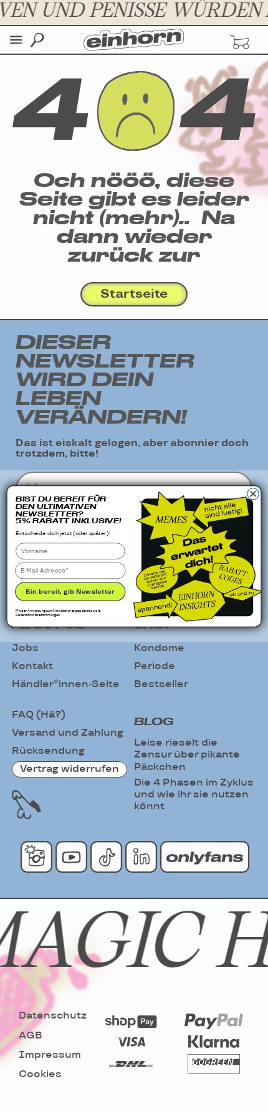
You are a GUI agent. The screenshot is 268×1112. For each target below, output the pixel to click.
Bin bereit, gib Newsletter (70, 591)
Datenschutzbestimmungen (38, 615)
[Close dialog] (253, 493)
